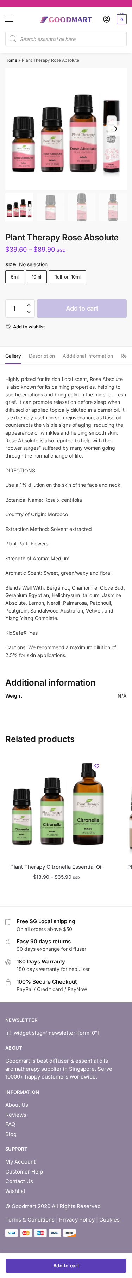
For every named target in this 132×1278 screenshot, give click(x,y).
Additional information (88, 356)
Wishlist (15, 1191)
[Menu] (15, 19)
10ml (36, 277)
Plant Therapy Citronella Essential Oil (56, 867)
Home (11, 60)
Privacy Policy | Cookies (89, 1219)
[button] (115, 128)
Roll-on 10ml (67, 277)
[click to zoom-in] (66, 129)
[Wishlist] (97, 766)
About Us (16, 1104)
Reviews (15, 1114)
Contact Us (19, 1181)
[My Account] (106, 19)
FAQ (10, 1124)
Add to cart (82, 308)
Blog (11, 1134)
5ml (15, 277)
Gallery (13, 356)
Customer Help (24, 1171)
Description (42, 356)
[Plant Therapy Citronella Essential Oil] (56, 807)
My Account (20, 1161)
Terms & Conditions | (31, 1219)
